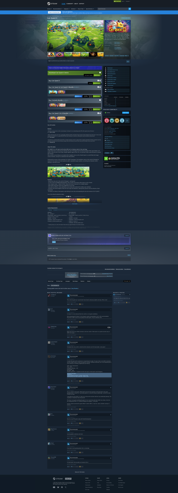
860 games (53, 310)
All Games (49, 16)
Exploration (111, 55)
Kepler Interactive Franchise (65, 16)
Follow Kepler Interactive (61, 238)
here (70, 259)
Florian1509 (53, 457)
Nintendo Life (52, 142)
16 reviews (53, 296)
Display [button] (88, 281)
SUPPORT (81, 3)
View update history (109, 142)
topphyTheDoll (54, 341)
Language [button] (67, 281)
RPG (126, 55)
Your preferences (127, 269)
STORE (63, 3)
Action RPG (117, 55)
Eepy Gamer (53, 386)
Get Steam (120, 480)
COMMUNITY (69, 3)
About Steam (88, 480)
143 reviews (53, 344)
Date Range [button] (75, 281)
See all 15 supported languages (110, 105)
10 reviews (53, 458)
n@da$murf (53, 294)
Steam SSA (87, 482)
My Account (120, 487)
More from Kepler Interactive (61, 235)
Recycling (99, 487)
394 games (53, 388)
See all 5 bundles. (51, 125)
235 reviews (53, 357)
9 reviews (52, 415)
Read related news (108, 144)
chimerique (53, 356)
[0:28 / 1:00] (75, 36)
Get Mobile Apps (121, 482)
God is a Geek (52, 132)
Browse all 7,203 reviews (79, 472)
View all (129, 255)
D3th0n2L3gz (53, 326)
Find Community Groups (109, 148)
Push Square (52, 137)
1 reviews (52, 430)
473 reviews (53, 311)
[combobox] (113, 9)
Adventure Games (55, 16)
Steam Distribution (89, 487)
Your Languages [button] (54, 285)
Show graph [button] (126, 281)
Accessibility (109, 482)
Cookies (108, 487)
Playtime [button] (82, 281)
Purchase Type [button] (59, 281)
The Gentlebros (117, 47)
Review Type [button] (50, 281)
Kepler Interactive (118, 48)
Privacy (108, 480)
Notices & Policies (110, 485)
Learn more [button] (125, 112)
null (52, 308)
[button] (49, 8)
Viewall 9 (127, 121)
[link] (88, 96)
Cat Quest (111, 132)
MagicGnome (54, 428)
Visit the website (108, 136)
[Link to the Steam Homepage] (52, 4)
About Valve (99, 480)
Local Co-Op (122, 55)
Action (108, 128)
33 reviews (53, 444)
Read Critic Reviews (115, 159)
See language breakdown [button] (110, 269)
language (127, 1)
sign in (123, 1)
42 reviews (53, 389)
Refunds (108, 489)
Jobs (98, 482)
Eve (51, 413)
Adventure (107, 55)
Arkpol (52, 443)
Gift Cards (87, 489)
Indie (116, 128)
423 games (53, 343)
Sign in (49, 60)
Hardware (99, 485)
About (76, 3)
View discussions (108, 146)
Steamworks (87, 485)
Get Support (120, 485)
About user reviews (119, 269)
